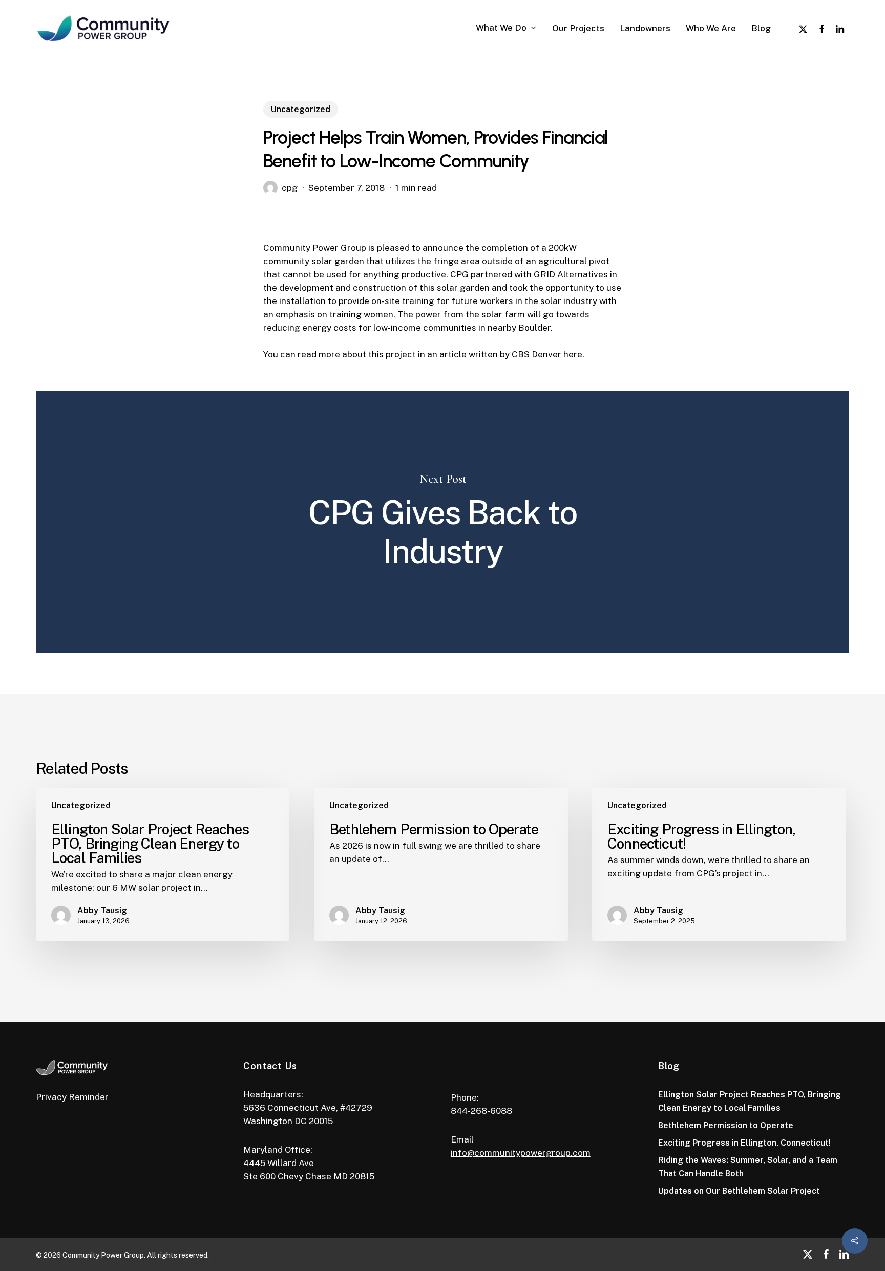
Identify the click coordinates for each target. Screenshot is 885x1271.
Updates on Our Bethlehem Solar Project (739, 1191)
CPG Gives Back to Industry (442, 522)
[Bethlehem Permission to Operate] (440, 864)
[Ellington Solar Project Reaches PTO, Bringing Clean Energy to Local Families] (162, 864)
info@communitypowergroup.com (521, 1153)
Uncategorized (300, 109)
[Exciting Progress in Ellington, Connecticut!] (719, 864)
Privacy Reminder (72, 1097)
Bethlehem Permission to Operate (725, 1125)
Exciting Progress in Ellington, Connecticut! (744, 1143)
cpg (290, 188)
